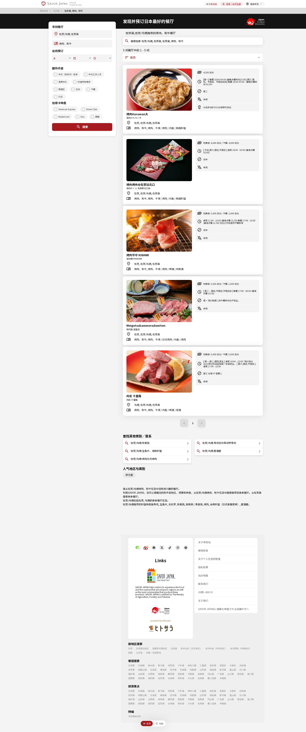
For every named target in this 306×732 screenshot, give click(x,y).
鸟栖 (147, 500)
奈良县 (131, 669)
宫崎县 (201, 678)
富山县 (233, 669)
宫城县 (183, 669)
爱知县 (181, 673)
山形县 (203, 669)
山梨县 (141, 673)
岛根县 (201, 673)
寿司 (156, 504)
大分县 (191, 678)
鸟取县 (191, 673)
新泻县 (223, 669)
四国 (130, 652)
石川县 (242, 669)
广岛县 (220, 673)
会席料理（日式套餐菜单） (225, 504)
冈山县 (211, 673)
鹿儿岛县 (212, 678)
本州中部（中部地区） (216, 648)
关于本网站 (211, 3)
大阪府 (233, 665)
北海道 (174, 648)
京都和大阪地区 (159, 648)
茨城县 (141, 665)
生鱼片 (163, 504)
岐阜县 (161, 673)
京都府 (223, 665)
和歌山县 (142, 669)
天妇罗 (172, 504)
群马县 (161, 665)
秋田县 (193, 669)
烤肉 (206, 504)
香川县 (250, 673)
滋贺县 (213, 665)
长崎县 (171, 678)
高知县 (141, 678)
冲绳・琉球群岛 (153, 652)
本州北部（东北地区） (191, 648)
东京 (130, 648)
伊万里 (129, 475)
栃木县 (151, 665)
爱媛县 (131, 678)
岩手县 (173, 669)
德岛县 (240, 673)
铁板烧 (181, 504)
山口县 (230, 673)
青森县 (163, 669)
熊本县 (181, 678)
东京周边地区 (142, 648)
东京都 (131, 665)
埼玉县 (171, 665)
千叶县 (181, 665)
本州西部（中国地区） (240, 648)
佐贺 (141, 500)
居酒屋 (244, 504)
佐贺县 (257, 492)
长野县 (151, 673)
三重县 (203, 665)
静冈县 (171, 673)
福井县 (131, 673)
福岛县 (213, 669)
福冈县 (151, 678)
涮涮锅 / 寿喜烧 (194, 504)
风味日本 (44, 11)
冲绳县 (223, 678)
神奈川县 (192, 665)
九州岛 (56, 11)
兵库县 (242, 665)
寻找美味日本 (134, 716)
